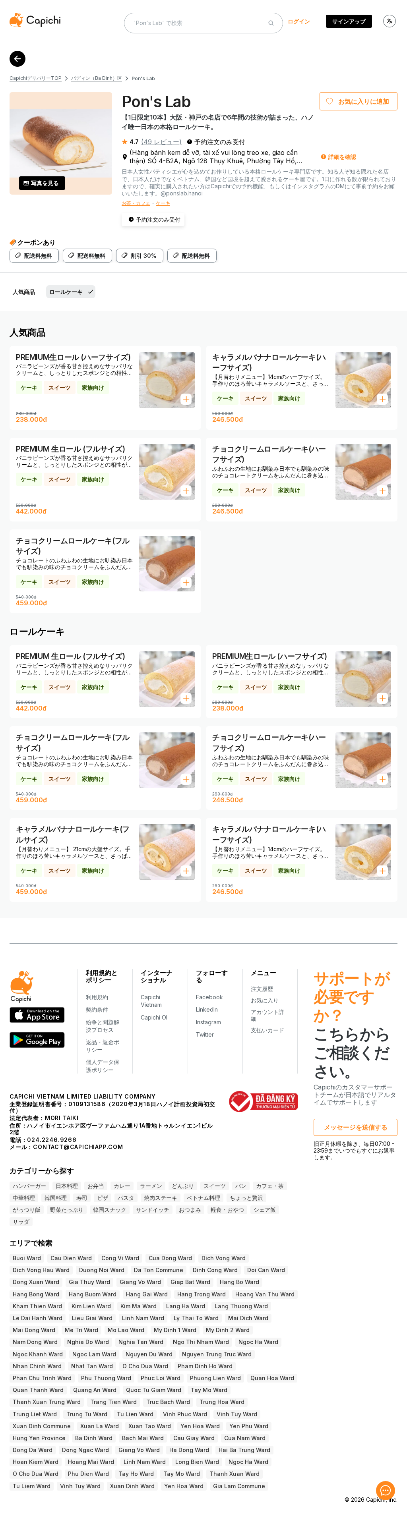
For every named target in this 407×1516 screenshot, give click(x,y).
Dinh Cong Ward (215, 1270)
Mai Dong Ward (34, 1330)
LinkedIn (207, 1009)
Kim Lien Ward (91, 1306)
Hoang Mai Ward (91, 1461)
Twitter (205, 1034)
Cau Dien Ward (71, 1258)
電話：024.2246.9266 (43, 1139)
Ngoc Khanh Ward (38, 1354)
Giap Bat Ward (190, 1281)
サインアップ (349, 21)
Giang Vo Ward (140, 1281)
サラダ (21, 1221)
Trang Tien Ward (113, 1401)
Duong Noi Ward (101, 1270)
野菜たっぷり (66, 1209)
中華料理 (24, 1197)
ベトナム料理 (203, 1197)
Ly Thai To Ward (196, 1318)
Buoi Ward (27, 1258)
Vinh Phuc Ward (185, 1414)
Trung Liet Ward (35, 1414)
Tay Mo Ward (209, 1390)
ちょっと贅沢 (246, 1197)
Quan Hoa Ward (272, 1378)
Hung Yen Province (39, 1438)
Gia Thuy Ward (89, 1281)
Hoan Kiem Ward (35, 1461)
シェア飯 (265, 1209)
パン (240, 1185)
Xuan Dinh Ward (132, 1486)
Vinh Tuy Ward (237, 1414)
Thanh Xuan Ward (234, 1473)
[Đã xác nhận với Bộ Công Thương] (263, 1101)
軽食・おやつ (227, 1209)
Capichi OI (154, 1017)
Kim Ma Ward (138, 1306)
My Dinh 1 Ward (175, 1330)
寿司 (81, 1197)
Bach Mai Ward (143, 1438)
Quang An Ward (94, 1390)
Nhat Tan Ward (92, 1366)
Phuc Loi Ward (160, 1378)
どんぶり (183, 1185)
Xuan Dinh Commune (42, 1426)
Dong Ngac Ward (85, 1449)
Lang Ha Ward (185, 1306)
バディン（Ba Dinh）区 (96, 78)
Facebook (209, 997)
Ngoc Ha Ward (258, 1341)
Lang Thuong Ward (241, 1306)
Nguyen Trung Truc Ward (217, 1354)
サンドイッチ (152, 1209)
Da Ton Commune (158, 1270)
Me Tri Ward (81, 1330)
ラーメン (151, 1185)
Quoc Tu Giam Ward (153, 1390)
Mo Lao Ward (126, 1330)
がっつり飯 (27, 1209)
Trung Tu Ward (86, 1414)
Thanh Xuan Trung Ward (47, 1401)
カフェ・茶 (270, 1185)
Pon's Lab (143, 78)
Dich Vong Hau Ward (41, 1270)
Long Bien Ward (197, 1461)
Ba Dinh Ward (93, 1438)
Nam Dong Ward (35, 1341)
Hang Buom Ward (92, 1294)
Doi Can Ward (266, 1270)
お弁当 (95, 1185)
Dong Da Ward (32, 1449)
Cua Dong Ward (170, 1258)
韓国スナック (109, 1209)
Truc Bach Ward (168, 1401)
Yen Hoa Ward (200, 1426)
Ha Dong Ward (189, 1449)
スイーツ (215, 1185)
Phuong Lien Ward (215, 1378)
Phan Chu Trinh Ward (42, 1378)
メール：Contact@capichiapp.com (66, 1146)
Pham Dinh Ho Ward (205, 1366)
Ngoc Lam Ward (94, 1354)
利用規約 (97, 997)
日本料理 (67, 1185)
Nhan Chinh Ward (37, 1366)
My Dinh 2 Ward (228, 1330)
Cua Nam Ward (245, 1438)
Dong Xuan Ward (36, 1281)
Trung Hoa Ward (222, 1401)
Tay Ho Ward (136, 1473)
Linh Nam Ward (143, 1318)
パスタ (126, 1197)
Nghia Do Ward (88, 1341)
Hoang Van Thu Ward (265, 1294)
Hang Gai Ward (147, 1294)
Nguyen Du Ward (149, 1354)
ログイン (299, 21)
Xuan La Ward (99, 1426)
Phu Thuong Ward (106, 1378)
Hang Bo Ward (239, 1281)
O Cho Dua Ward (145, 1366)
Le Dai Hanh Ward (37, 1318)
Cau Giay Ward (194, 1438)
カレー (122, 1185)
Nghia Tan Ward (140, 1341)
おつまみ (190, 1209)
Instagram (208, 1022)
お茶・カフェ (136, 203)
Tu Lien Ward (135, 1414)
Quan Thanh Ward (38, 1390)
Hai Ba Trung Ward (244, 1449)
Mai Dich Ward (248, 1318)
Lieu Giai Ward (92, 1318)
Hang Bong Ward (36, 1294)
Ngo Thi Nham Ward (201, 1341)
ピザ (102, 1197)
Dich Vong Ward (224, 1258)
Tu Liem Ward (31, 1486)
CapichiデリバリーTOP (36, 78)
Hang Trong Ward (201, 1294)
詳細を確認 (342, 156)
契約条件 (97, 1009)
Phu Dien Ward (88, 1473)
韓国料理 (56, 1197)
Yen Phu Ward (248, 1426)
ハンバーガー (29, 1185)
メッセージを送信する (356, 1127)
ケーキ (163, 203)
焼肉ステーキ (160, 1197)
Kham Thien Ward (37, 1306)
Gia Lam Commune (239, 1486)
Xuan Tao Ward (149, 1426)
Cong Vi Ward (120, 1258)
